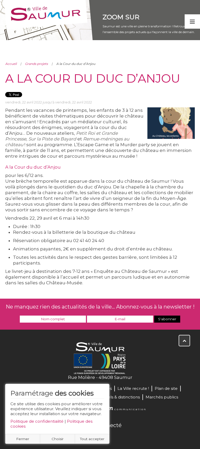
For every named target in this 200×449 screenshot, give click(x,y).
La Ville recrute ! (133, 388)
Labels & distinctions (120, 397)
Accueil (11, 64)
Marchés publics (162, 397)
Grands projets (36, 64)
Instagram (117, 436)
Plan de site (166, 388)
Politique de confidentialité (37, 421)
